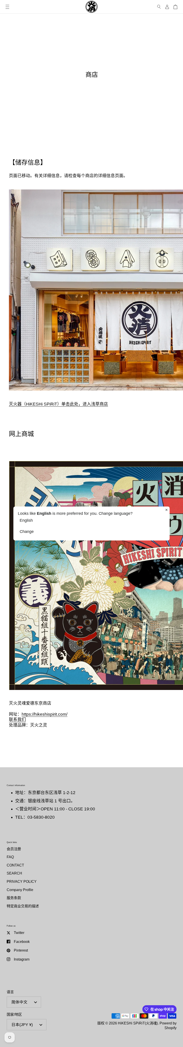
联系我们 (17, 719)
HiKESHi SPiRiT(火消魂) (138, 1023)
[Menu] (7, 7)
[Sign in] (167, 7)
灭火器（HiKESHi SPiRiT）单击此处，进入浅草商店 (58, 404)
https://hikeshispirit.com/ (44, 714)
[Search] (159, 7)
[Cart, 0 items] (175, 6)
